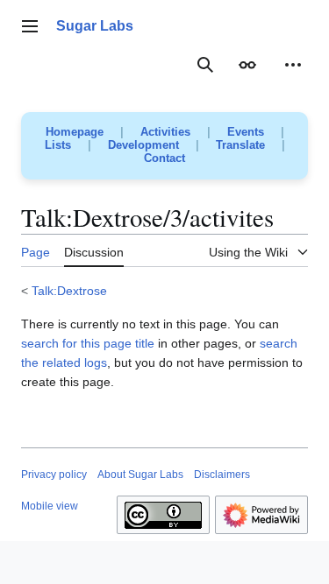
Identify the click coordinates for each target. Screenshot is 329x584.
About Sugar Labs (140, 474)
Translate (240, 144)
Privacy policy (54, 474)
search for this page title (87, 343)
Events (245, 131)
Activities (165, 131)
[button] (30, 26)
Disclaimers (222, 474)
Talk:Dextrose (69, 291)
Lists (58, 144)
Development (143, 144)
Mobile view (49, 506)
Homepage (75, 131)
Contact (164, 158)
